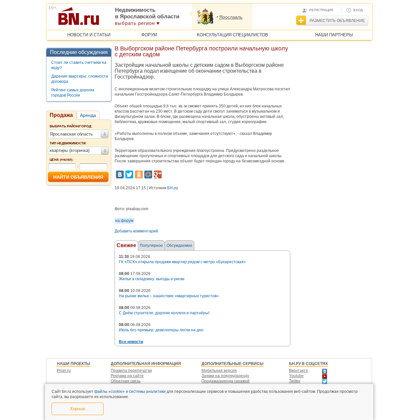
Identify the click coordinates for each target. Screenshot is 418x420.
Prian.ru (64, 371)
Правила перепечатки (131, 371)
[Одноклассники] (139, 174)
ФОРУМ (149, 34)
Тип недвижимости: (68, 143)
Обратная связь (125, 381)
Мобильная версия (219, 371)
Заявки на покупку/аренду (225, 376)
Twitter (294, 381)
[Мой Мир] (148, 174)
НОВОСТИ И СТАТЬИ (88, 34)
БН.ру (172, 188)
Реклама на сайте (127, 376)
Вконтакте (298, 371)
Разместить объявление (337, 20)
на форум (124, 220)
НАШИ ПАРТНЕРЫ (334, 34)
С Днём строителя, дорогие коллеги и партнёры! (164, 313)
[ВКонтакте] (120, 174)
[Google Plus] (158, 174)
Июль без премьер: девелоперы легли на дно (161, 330)
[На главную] (110, 18)
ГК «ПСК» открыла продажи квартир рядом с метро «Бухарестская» (182, 262)
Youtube (296, 376)
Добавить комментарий (136, 231)
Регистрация (321, 10)
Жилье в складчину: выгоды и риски (152, 279)
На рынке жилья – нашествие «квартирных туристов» (169, 296)
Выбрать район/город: (71, 126)
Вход (358, 10)
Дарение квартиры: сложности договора (79, 79)
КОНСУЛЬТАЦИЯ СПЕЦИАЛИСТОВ (232, 34)
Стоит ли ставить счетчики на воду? (78, 65)
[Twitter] (129, 174)
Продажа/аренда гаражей (225, 381)
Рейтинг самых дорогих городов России (72, 93)
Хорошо (77, 408)
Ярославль (230, 17)
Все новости (131, 341)
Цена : (61, 159)
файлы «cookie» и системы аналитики (130, 391)
